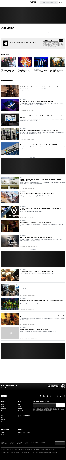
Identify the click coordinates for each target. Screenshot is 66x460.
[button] (60, 443)
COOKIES (49, 443)
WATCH (57, 5)
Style (2, 404)
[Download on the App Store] (53, 386)
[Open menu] (2, 2)
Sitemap (43, 442)
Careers (3, 432)
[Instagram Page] (50, 396)
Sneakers (3, 408)
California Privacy (19, 443)
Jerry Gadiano (23, 295)
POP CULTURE (30, 5)
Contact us (4, 434)
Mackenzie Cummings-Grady (26, 125)
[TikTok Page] (60, 396)
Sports (3, 413)
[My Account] (62, 2)
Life (2, 69)
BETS (36, 5)
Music (2, 406)
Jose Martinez (23, 188)
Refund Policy (21, 413)
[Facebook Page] (40, 396)
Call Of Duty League (43, 31)
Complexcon (4, 421)
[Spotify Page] (64, 396)
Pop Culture (20, 69)
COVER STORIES (43, 5)
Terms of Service (50, 46)
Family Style (4, 424)
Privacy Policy (36, 410)
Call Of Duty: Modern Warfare (29, 31)
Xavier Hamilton (24, 280)
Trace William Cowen (25, 96)
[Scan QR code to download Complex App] (63, 386)
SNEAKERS (11, 5)
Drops (19, 406)
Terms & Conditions (4, 443)
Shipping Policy (21, 410)
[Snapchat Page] (57, 396)
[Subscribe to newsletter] (60, 405)
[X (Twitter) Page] (44, 396)
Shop (19, 404)
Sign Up (61, 40)
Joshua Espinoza (24, 110)
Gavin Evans (23, 217)
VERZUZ (51, 5)
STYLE (4, 5)
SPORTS (22, 5)
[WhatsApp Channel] (47, 396)
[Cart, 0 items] (64, 2)
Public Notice (26, 443)
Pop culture (4, 410)
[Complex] (33, 2)
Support (20, 408)
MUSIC (17, 5)
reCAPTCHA (53, 45)
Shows (3, 419)
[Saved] (59, 2)
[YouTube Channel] (54, 396)
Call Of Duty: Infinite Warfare (13, 31)
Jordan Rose (23, 139)
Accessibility (34, 442)
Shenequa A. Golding (25, 246)
